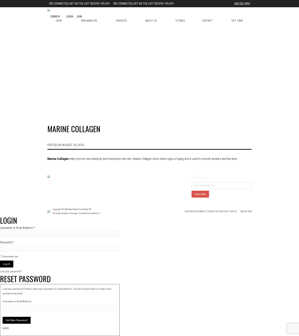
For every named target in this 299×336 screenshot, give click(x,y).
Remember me (10, 256)
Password (7, 242)
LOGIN (69, 16)
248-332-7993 (242, 3)
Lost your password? (11, 271)
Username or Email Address (17, 228)
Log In (6, 327)
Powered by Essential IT (89, 213)
